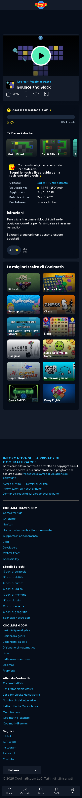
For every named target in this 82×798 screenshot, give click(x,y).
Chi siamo (9, 518)
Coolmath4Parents (15, 723)
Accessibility (11, 559)
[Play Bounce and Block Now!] (41, 56)
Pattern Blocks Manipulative (20, 706)
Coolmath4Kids (13, 683)
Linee (6, 653)
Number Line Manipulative (19, 700)
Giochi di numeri (13, 583)
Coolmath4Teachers (16, 717)
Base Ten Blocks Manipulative (21, 694)
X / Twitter (9, 741)
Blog (6, 541)
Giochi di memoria (14, 594)
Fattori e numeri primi (16, 659)
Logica (21, 81)
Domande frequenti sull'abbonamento (27, 530)
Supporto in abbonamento (20, 536)
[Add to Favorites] (36, 93)
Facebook (9, 753)
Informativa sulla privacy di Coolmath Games (31, 460)
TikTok (7, 736)
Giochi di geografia (15, 612)
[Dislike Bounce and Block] (25, 94)
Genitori (8, 524)
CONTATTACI (11, 553)
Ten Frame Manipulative (18, 689)
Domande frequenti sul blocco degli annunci (31, 493)
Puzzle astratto (40, 81)
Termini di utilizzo (37, 484)
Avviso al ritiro (12, 484)
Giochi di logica (13, 589)
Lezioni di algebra (14, 636)
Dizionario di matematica (19, 647)
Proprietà (9, 670)
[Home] (41, 5)
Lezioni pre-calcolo (15, 641)
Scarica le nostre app (16, 617)
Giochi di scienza (13, 606)
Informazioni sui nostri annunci (22, 488)
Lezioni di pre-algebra (16, 630)
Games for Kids (12, 513)
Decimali (8, 665)
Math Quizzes (11, 712)
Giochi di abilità (13, 577)
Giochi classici (12, 600)
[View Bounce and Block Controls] (46, 94)
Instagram (9, 747)
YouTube (8, 759)
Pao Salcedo (27, 169)
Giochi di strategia (14, 571)
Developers (10, 547)
